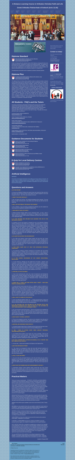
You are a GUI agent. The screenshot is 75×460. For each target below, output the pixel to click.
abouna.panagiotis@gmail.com (18, 118)
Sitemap (15, 443)
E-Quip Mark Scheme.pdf (20, 146)
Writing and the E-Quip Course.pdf (21, 150)
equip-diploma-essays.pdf (20, 142)
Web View (62, 444)
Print (13, 443)
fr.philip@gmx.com (15, 128)
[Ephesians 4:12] (54, 67)
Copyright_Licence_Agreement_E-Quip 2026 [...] (24, 168)
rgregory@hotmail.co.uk (55, 59)
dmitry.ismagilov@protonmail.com (19, 123)
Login (63, 443)
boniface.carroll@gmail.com (17, 131)
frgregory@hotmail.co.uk (17, 114)
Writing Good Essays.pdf (19, 154)
